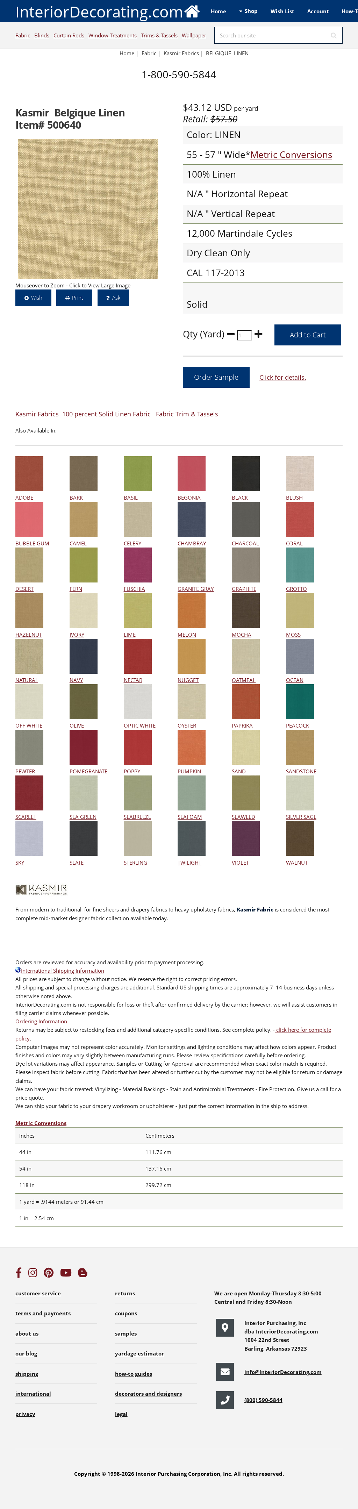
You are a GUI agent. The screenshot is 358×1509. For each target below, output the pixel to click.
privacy (25, 1413)
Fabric (22, 35)
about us (26, 1333)
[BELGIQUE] (88, 209)
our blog (26, 1353)
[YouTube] (66, 1274)
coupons (126, 1313)
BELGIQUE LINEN (227, 53)
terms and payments (43, 1313)
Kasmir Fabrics (37, 413)
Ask (116, 297)
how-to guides (133, 1373)
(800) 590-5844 (263, 1399)
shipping (26, 1373)
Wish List (282, 11)
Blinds (41, 35)
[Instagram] (32, 1274)
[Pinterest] (48, 1274)
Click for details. (282, 377)
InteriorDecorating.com (99, 11)
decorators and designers (148, 1393)
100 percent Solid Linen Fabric (106, 413)
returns (125, 1293)
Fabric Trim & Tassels (187, 413)
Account (318, 11)
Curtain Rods (68, 35)
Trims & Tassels (159, 35)
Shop (251, 10)
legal (121, 1413)
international (33, 1393)
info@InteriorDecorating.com (283, 1371)
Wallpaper (194, 35)
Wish (36, 297)
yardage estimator (139, 1353)
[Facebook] (18, 1274)
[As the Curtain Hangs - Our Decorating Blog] (82, 1274)
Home (218, 11)
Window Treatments (112, 35)
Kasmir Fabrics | (183, 53)
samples (126, 1333)
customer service (38, 1293)
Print (77, 297)
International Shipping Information (62, 970)
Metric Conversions (291, 155)
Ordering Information (41, 1021)
